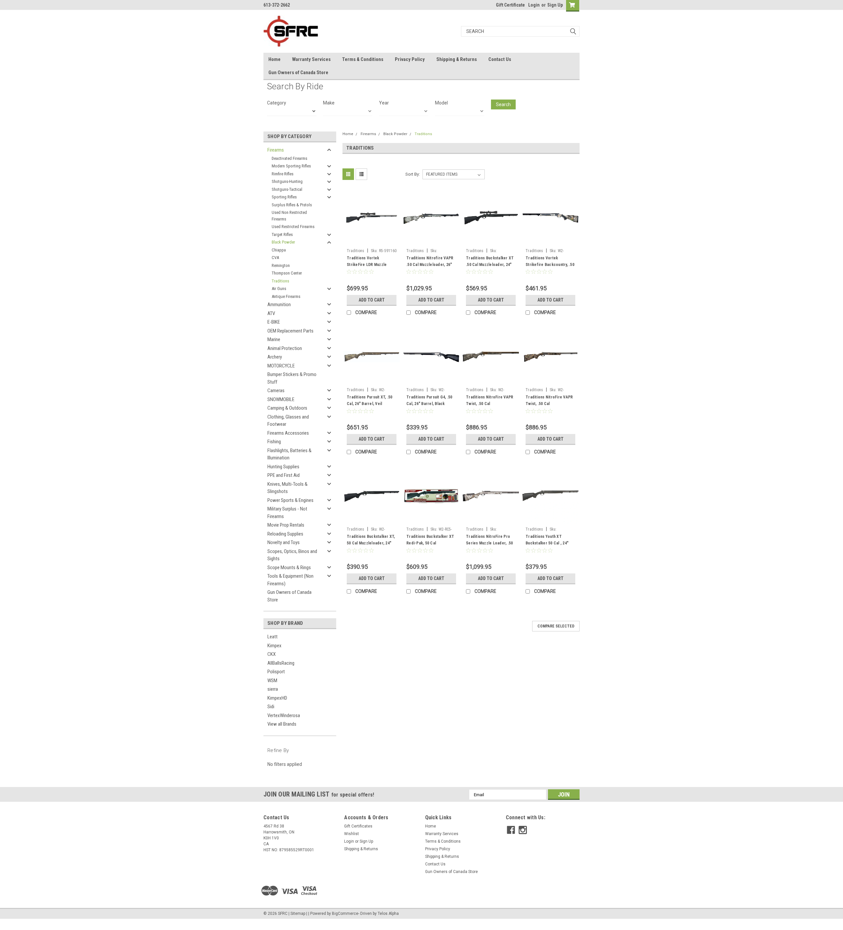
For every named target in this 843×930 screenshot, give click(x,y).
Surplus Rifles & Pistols (292, 204)
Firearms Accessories (288, 433)
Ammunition (279, 304)
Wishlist (351, 833)
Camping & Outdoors (287, 408)
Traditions (280, 280)
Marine (273, 339)
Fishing (274, 442)
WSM (272, 680)
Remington (281, 265)
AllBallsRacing (280, 663)
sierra (272, 689)
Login (534, 5)
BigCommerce (345, 913)
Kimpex (274, 646)
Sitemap (297, 913)
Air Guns (279, 288)
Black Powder (283, 242)
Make (329, 102)
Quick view (372, 240)
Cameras (276, 390)
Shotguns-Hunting (287, 181)
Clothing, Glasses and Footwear (288, 420)
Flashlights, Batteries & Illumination (289, 454)
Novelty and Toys (283, 542)
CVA (275, 257)
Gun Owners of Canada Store (298, 72)
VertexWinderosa (283, 715)
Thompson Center (287, 273)
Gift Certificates (358, 826)
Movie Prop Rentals (285, 525)
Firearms (275, 150)
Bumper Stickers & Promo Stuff (291, 378)
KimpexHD (277, 698)
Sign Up (555, 5)
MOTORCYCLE (281, 366)
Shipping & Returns (456, 59)
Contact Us (499, 59)
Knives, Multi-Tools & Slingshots (287, 488)
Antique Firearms (286, 296)
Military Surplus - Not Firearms (287, 512)
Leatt (272, 637)
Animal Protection (284, 348)
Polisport (276, 672)
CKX (271, 654)
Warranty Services (311, 59)
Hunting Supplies (283, 467)
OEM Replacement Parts (290, 331)
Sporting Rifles (284, 196)
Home (274, 59)
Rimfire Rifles (282, 173)
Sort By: (412, 174)
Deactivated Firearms (289, 158)
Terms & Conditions (362, 59)
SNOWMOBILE (280, 399)
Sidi (270, 707)
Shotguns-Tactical (287, 189)
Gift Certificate (510, 5)
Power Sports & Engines (290, 500)
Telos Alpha (388, 913)
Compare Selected (555, 626)
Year (384, 102)
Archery (274, 357)
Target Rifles (282, 234)
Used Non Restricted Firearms (289, 215)
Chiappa (279, 249)
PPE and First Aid (283, 475)
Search (503, 104)
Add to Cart (372, 300)
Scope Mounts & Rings (289, 567)
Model (441, 102)
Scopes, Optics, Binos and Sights (292, 555)
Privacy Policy (410, 59)
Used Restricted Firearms (293, 226)
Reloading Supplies (285, 534)
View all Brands (281, 724)
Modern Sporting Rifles (291, 165)
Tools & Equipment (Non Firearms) (290, 580)
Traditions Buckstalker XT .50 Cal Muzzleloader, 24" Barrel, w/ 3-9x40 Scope (490, 265)
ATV (271, 313)
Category (276, 102)
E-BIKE (273, 322)
